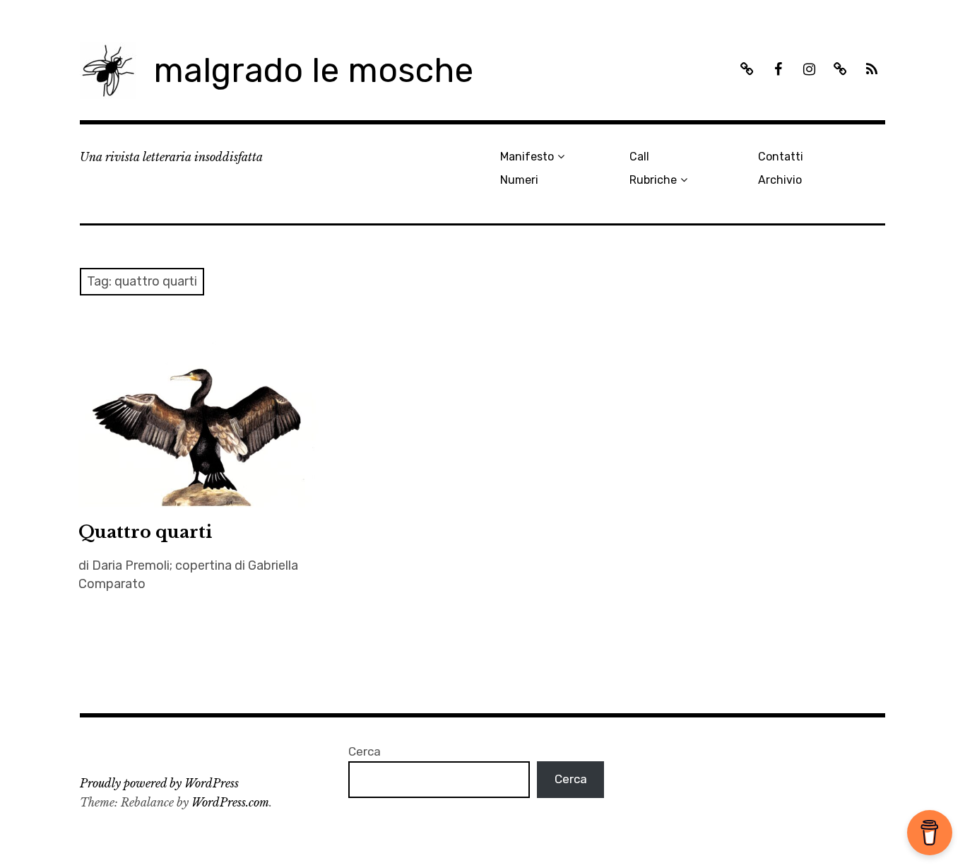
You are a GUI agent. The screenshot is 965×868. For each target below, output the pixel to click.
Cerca (364, 751)
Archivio (780, 180)
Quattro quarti (145, 532)
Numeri (519, 180)
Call (639, 156)
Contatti (780, 156)
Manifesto (527, 156)
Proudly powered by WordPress (159, 783)
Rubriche (653, 180)
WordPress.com (230, 802)
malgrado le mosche (313, 70)
